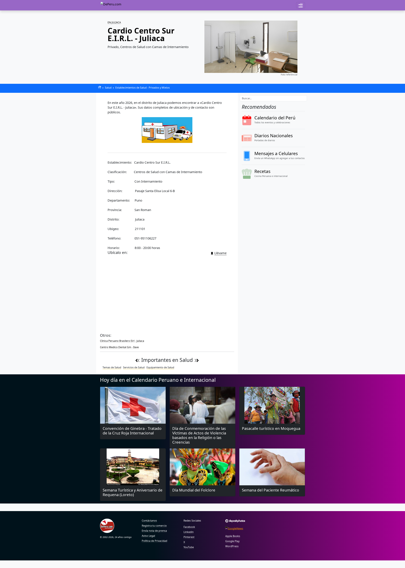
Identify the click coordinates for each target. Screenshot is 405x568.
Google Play (232, 541)
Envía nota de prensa (154, 530)
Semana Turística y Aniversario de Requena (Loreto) (132, 492)
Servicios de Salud (134, 367)
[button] (300, 5)
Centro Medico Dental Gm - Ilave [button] (119, 347)
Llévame (220, 253)
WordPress (232, 546)
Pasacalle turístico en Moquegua (271, 428)
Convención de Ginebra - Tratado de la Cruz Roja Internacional (132, 431)
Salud (108, 87)
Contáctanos (149, 520)
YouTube (189, 547)
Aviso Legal (148, 535)
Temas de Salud (112, 367)
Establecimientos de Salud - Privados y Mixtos (142, 87)
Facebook (189, 527)
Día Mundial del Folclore (193, 490)
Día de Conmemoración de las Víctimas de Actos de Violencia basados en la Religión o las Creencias (199, 435)
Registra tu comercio (154, 525)
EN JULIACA (114, 22)
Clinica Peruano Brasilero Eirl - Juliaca (122, 341)
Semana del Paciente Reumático (270, 490)
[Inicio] (99, 87)
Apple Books (232, 536)
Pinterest (189, 537)
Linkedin (189, 532)
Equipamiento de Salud (160, 367)
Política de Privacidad (154, 541)
